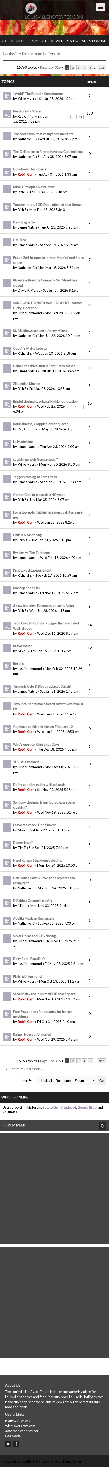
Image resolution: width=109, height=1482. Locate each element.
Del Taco (19, 240)
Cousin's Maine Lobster (30, 348)
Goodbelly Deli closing (29, 169)
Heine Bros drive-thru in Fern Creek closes (44, 366)
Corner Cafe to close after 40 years (39, 495)
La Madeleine (23, 442)
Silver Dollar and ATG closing (34, 936)
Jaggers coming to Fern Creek (35, 477)
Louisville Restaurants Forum (75, 41)
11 (80, 116)
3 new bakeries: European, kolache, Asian (43, 606)
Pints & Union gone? (28, 976)
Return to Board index (26, 1069)
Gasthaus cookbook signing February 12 (43, 727)
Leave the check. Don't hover (34, 825)
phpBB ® (28, 1461)
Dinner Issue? (23, 843)
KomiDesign (72, 1461)
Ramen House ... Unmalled (32, 1034)
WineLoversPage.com (20, 1426)
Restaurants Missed (27, 111)
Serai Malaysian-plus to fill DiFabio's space (44, 994)
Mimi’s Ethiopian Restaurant (34, 187)
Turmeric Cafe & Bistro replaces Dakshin (42, 686)
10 (73, 116)
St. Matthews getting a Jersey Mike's (40, 331)
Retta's (18, 664)
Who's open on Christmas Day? (36, 744)
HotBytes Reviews (17, 1420)
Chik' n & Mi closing (27, 535)
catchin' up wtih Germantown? (35, 459)
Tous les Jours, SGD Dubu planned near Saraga (47, 205)
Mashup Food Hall (26, 588)
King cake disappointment (32, 570)
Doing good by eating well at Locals (39, 785)
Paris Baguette (24, 222)
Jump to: (26, 1080)
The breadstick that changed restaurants (43, 134)
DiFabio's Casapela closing (32, 901)
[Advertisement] (54, 1187)
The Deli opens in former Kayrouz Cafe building (48, 152)
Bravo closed (22, 646)
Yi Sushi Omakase (26, 762)
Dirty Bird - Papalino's (29, 959)
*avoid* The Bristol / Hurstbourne (38, 94)
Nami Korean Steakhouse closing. (37, 860)
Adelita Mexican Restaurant (33, 918)
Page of (50, 67)
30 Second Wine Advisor (21, 1431)
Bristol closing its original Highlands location (45, 401)
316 (101, 67)
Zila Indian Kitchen (26, 384)
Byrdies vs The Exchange (31, 553)
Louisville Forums (23, 41)
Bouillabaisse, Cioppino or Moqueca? (40, 424)
